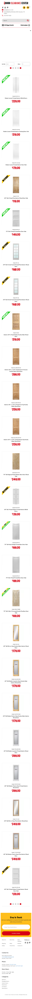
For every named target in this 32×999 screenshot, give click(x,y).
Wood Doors (4, 988)
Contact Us (20, 945)
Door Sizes (12, 939)
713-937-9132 (13, 964)
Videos (3, 945)
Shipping (4, 943)
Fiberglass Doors (5, 981)
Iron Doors (4, 986)
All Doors (4, 979)
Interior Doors (5, 983)
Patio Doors (4, 984)
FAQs (11, 943)
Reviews (19, 943)
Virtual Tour (12, 945)
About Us (4, 939)
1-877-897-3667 (19, 965)
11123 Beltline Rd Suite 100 (8, 957)
